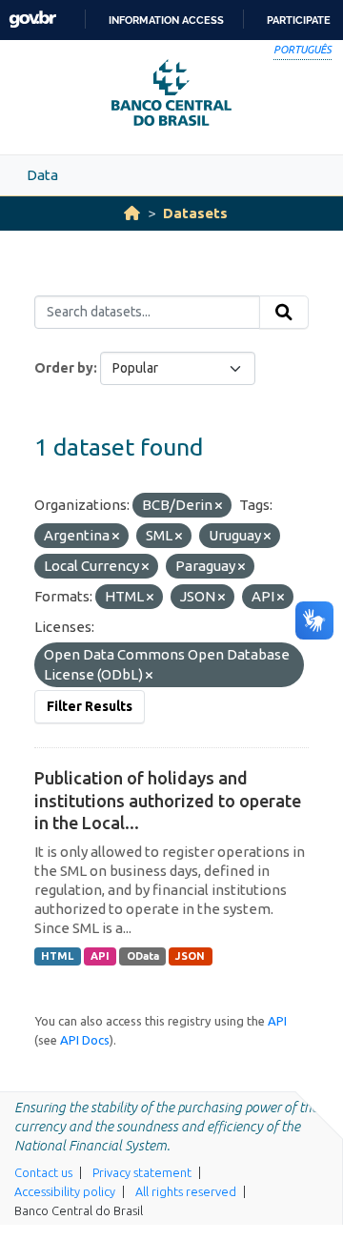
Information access (166, 20)
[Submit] (284, 312)
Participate (299, 20)
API (100, 956)
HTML (57, 956)
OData (143, 956)
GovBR (32, 19)
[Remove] (218, 506)
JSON (190, 956)
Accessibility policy (64, 1191)
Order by (63, 368)
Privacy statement (142, 1172)
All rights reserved (185, 1191)
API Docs (85, 1040)
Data (42, 175)
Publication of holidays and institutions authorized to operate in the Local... (167, 800)
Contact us (43, 1172)
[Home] (132, 213)
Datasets (195, 213)
